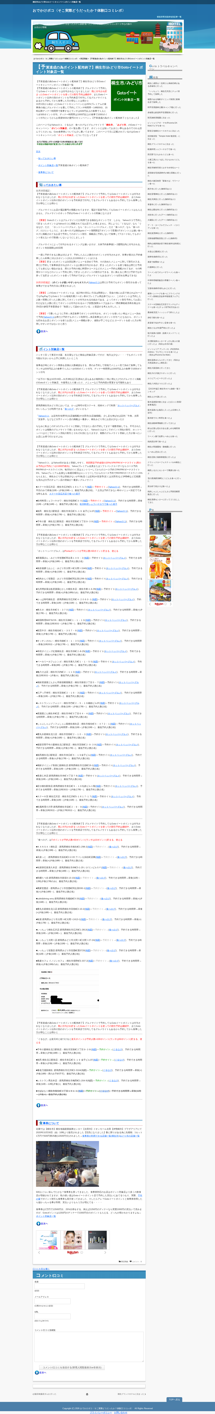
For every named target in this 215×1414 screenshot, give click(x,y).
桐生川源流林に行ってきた (159, 368)
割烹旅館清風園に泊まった (159, 118)
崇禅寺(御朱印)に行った (158, 257)
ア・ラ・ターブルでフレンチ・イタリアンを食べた (164, 226)
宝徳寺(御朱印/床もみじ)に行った (162, 288)
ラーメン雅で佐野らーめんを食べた (163, 436)
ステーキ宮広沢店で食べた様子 (64, 493)
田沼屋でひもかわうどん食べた (161, 154)
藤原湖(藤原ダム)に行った (45, 1394)
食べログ (69, 409)
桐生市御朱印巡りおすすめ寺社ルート (164, 168)
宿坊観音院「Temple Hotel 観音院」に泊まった (164, 137)
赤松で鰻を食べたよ (156, 317)
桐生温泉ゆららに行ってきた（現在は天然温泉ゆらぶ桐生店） (164, 361)
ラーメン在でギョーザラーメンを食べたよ (164, 273)
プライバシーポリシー (101, 1412)
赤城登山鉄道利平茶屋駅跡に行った (163, 112)
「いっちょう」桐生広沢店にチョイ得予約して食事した (164, 92)
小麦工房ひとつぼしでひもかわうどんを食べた (164, 161)
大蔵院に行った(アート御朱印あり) (162, 220)
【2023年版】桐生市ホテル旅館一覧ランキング (164, 390)
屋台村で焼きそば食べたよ (159, 486)
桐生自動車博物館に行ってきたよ (162, 423)
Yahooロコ (94, 282)
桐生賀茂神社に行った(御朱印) (160, 233)
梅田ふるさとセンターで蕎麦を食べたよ (164, 471)
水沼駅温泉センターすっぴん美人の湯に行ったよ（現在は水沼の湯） (164, 342)
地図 (89, 487)
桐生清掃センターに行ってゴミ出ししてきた (164, 500)
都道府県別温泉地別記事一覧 (169, 17)
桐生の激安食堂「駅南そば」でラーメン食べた (164, 182)
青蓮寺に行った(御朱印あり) (160, 204)
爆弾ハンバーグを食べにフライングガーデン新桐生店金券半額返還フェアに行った (164, 296)
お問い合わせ (120, 1412)
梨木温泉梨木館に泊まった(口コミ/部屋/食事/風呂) (164, 403)
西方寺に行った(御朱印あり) (160, 189)
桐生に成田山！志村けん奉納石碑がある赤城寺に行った (164, 84)
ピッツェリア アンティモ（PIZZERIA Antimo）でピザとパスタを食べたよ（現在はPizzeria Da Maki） (163, 352)
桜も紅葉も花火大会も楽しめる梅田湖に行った (164, 429)
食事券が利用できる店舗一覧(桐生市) (100, 1136)
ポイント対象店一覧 (48, 165)
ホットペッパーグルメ (129, 405)
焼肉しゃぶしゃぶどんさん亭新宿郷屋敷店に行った (164, 492)
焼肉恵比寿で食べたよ (157, 441)
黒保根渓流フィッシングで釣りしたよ (164, 312)
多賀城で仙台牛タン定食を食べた (162, 323)
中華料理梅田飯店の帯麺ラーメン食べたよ (164, 281)
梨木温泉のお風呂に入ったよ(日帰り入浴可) (164, 411)
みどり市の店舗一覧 (130, 1136)
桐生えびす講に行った (157, 397)
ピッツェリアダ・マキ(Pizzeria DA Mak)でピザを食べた (162, 124)
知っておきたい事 (47, 158)
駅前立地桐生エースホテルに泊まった (164, 131)
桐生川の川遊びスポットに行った (162, 373)
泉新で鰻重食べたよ (156, 262)
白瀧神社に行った (155, 267)
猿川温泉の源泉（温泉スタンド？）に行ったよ (164, 334)
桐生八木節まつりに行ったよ (160, 383)
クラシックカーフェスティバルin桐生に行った (164, 463)
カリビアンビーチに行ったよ (160, 378)
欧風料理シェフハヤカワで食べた (162, 149)
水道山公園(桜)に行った (158, 251)
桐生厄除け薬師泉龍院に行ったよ (162, 457)
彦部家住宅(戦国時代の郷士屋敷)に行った (164, 174)
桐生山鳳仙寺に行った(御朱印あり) (162, 210)
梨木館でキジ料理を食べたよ (160, 418)
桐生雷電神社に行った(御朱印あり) (162, 194)
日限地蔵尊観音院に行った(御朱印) (162, 238)
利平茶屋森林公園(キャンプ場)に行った (164, 107)
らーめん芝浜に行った (157, 452)
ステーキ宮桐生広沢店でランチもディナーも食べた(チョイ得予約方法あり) (164, 305)
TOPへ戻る (174, 1399)
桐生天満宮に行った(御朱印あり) (161, 199)
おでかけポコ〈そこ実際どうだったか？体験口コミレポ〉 (79, 10)
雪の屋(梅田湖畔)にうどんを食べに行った (164, 479)
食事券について (46, 172)
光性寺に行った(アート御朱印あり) (162, 215)
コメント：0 (137, 1262)
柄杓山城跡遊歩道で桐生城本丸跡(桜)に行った (164, 245)
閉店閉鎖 (83, 59)
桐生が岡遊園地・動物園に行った (162, 447)
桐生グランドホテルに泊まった (131, 1394)
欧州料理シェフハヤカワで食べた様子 (98, 504)
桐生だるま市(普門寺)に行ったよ (161, 328)
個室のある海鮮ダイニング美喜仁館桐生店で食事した (164, 100)
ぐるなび (117, 1049)
